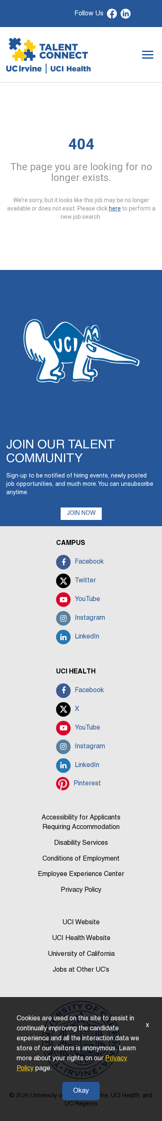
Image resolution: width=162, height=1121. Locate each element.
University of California (81, 954)
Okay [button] (81, 1091)
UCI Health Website (81, 938)
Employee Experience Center (81, 874)
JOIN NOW (81, 513)
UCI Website (81, 923)
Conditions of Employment (81, 859)
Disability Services (81, 843)
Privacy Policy (81, 890)
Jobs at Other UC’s (81, 970)
